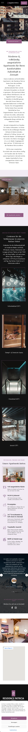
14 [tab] (20, 640)
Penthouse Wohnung (14, 188)
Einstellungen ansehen (14, 726)
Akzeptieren (14, 718)
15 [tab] (22, 640)
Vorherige (2, 190)
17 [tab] (24, 640)
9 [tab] (14, 640)
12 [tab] (18, 640)
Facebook (12, 608)
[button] (24, 3)
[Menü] (2, 3)
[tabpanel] (14, 191)
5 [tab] (16, 202)
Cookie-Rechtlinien (13, 730)
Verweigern (14, 722)
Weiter (25, 190)
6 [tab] (17, 202)
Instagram (16, 608)
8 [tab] (12, 640)
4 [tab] (14, 202)
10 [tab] (15, 640)
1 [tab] (10, 202)
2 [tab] (12, 202)
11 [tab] (16, 640)
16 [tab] (23, 640)
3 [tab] (13, 202)
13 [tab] (19, 640)
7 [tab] (11, 640)
